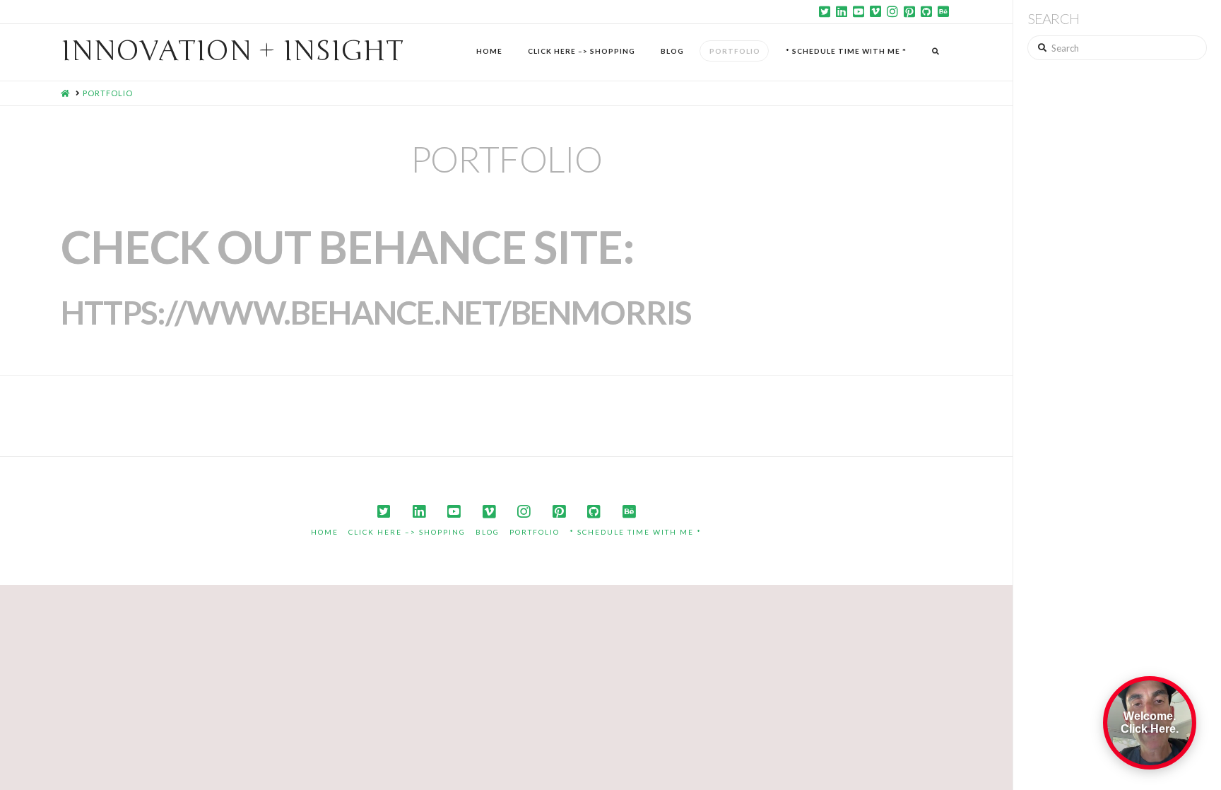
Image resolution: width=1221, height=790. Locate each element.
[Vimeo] (875, 11)
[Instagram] (892, 11)
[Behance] (943, 11)
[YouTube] (858, 11)
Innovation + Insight (232, 51)
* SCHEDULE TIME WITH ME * (636, 532)
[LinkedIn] (841, 11)
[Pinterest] (909, 11)
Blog (488, 532)
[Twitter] (824, 11)
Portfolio (534, 532)
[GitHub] (926, 11)
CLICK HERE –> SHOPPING (407, 532)
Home (324, 532)
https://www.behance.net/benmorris (376, 312)
